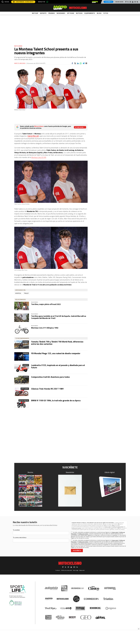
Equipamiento (89, 13)
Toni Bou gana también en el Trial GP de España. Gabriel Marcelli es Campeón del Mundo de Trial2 (58, 317)
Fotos (105, 13)
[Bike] (95, 608)
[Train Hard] (48, 617)
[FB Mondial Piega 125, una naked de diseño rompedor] (21, 356)
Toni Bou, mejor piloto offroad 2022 (46, 304)
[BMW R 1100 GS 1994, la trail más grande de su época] (21, 403)
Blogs (99, 13)
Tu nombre (16, 530)
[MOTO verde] (95, 2)
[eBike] (60, 617)
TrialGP (26, 293)
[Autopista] (51, 588)
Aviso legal (75, 570)
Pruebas (51, 13)
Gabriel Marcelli (33, 136)
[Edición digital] (110, 487)
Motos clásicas (23, 400)
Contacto (57, 570)
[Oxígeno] (111, 608)
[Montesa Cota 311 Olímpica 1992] (21, 329)
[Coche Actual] (64, 588)
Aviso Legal (108, 527)
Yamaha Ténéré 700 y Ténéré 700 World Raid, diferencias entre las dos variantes (57, 343)
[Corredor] (91, 598)
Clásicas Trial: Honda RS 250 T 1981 (47, 388)
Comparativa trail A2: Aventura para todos (50, 377)
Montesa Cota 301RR (38, 157)
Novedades (61, 13)
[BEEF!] (72, 617)
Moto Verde (18, 46)
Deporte (43, 13)
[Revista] (30, 491)
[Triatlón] (107, 599)
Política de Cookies (76, 528)
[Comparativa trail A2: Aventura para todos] (21, 380)
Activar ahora (79, 127)
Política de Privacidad (117, 527)
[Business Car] (77, 588)
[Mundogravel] (100, 617)
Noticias (79, 13)
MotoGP (35, 13)
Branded (25, 341)
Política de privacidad (66, 570)
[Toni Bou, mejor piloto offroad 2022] (21, 306)
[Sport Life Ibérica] (17, 589)
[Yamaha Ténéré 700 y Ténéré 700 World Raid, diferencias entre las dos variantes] (21, 344)
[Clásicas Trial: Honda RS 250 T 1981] (21, 392)
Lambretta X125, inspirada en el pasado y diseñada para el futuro (58, 366)
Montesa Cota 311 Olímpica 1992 (44, 327)
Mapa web (82, 570)
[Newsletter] (70, 491)
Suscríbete (108, 2)
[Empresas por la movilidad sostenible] (15, 602)
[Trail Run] (51, 608)
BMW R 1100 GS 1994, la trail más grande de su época (56, 400)
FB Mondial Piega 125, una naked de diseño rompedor (55, 353)
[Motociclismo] (78, 8)
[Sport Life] (76, 598)
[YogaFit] (66, 608)
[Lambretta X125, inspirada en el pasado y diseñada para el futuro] (21, 368)
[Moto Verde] (49, 598)
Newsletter (41, 1)
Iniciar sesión (119, 2)
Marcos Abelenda (19, 63)
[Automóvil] (109, 588)
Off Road (70, 13)
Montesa (18, 293)
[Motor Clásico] (93, 588)
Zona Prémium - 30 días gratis (24, 2)
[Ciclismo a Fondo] (80, 608)
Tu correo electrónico (19, 537)
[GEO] (86, 617)
